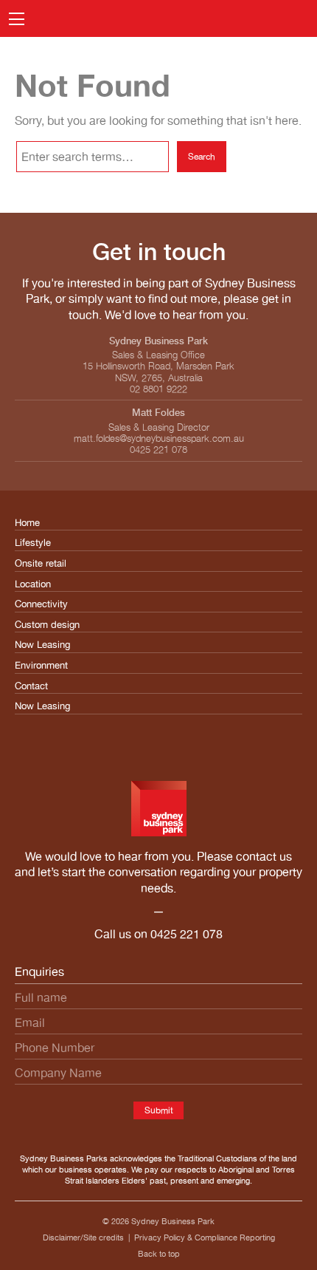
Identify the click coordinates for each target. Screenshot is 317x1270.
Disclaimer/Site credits (83, 1237)
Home (27, 522)
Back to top (159, 1253)
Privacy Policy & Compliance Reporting (204, 1237)
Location (33, 584)
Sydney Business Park (173, 1221)
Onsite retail (40, 563)
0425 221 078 (186, 933)
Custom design (47, 624)
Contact (31, 686)
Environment (41, 665)
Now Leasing (42, 644)
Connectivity (41, 604)
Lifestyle (33, 542)
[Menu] (16, 19)
